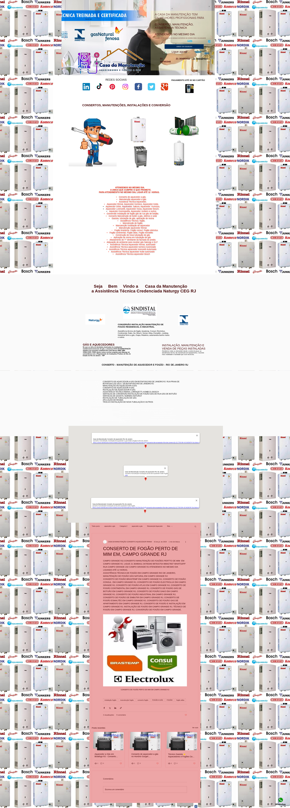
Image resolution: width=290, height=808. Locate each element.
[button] (195, 526)
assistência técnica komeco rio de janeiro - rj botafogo (190, 394)
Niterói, (188, 250)
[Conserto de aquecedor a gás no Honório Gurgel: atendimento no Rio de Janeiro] (145, 741)
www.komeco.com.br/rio (162, 303)
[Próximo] (211, 38)
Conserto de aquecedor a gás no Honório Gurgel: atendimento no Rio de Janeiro (144, 755)
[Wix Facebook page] (138, 86)
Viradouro (195, 257)
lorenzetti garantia (165, 142)
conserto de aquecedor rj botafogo (184, 387)
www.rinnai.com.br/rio (88, 299)
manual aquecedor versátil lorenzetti (171, 171)
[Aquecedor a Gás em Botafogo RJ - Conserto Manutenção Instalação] (108, 741)
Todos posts (96, 526)
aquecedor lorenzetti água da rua (170, 169)
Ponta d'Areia (196, 254)
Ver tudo (195, 727)
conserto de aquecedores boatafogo (184, 391)
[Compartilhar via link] (121, 708)
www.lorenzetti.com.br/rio (125, 302)
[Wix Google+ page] (164, 86)
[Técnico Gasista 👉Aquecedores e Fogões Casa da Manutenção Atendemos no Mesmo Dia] (181, 741)
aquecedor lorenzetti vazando (169, 128)
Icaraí (208, 251)
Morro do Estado (202, 252)
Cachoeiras (194, 250)
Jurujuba (190, 252)
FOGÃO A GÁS (157, 700)
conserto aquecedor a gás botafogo (184, 396)
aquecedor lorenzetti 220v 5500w (170, 173)
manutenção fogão (127, 700)
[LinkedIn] (86, 86)
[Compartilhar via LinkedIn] (115, 708)
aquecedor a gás (109, 526)
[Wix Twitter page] (151, 86)
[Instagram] (125, 86)
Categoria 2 (123, 526)
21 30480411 (182, 58)
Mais (168, 526)
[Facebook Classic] (196, 806)
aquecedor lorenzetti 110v (167, 167)
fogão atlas (180, 700)
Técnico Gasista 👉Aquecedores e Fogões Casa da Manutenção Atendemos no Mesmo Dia (181, 755)
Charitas (188, 251)
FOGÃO (170, 700)
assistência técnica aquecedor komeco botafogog (189, 399)
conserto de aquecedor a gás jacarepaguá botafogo (189, 392)
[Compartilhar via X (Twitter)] (110, 708)
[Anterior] (65, 38)
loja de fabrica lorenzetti (167, 138)
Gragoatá (199, 251)
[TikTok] (99, 86)
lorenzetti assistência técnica (168, 130)
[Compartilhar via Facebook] (104, 708)
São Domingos (194, 255)
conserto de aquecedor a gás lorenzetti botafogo (188, 397)
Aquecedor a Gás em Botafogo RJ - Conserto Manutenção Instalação (105, 755)
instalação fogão (110, 700)
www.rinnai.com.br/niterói (89, 301)
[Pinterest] (112, 86)
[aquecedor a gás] (138, 72)
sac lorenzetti (163, 136)
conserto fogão (143, 700)
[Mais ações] (185, 541)
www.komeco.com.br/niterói (163, 305)
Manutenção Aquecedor (155, 526)
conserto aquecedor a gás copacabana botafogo (189, 389)
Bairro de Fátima (200, 248)
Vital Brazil (206, 257)
